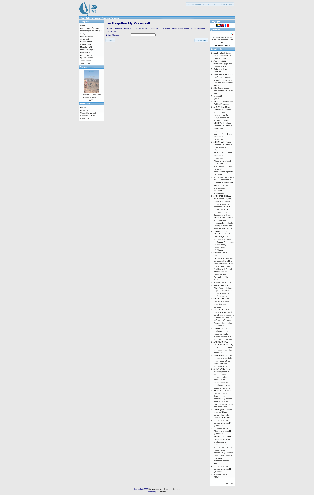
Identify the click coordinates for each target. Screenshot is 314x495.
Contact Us (84, 118)
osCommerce (162, 492)
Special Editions (86, 58)
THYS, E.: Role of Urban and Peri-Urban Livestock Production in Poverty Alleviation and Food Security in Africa (223, 223)
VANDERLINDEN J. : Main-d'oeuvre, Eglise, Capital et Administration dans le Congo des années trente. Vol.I (223, 290)
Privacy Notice (86, 110)
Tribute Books (85, 61)
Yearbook (84, 63)
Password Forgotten (110, 18)
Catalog (89, 18)
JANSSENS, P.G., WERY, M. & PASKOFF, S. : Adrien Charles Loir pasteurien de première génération (223, 347)
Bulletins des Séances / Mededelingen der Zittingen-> (91, 31)
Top (82, 18)
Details (83, 108)
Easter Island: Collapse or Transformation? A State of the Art (223, 55)
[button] (196, 4)
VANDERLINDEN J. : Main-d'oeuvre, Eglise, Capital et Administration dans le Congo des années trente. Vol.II (223, 201)
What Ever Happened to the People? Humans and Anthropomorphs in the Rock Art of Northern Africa (223, 80)
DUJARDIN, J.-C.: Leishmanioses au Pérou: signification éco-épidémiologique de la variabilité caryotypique (223, 333)
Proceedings (85, 55)
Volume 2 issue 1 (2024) (223, 282)
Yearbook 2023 (220, 61)
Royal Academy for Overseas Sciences (164, 489)
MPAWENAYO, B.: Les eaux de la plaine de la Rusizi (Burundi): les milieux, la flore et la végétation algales (223, 361)
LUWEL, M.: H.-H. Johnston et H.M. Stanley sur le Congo (222, 212)
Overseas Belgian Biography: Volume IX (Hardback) (222, 423)
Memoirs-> (84, 47)
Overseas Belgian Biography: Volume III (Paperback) (222, 431)
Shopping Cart (217, 49)
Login (97, 18)
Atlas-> (83, 25)
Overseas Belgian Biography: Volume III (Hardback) (222, 469)
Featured (83, 67)
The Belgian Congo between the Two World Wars (223, 90)
